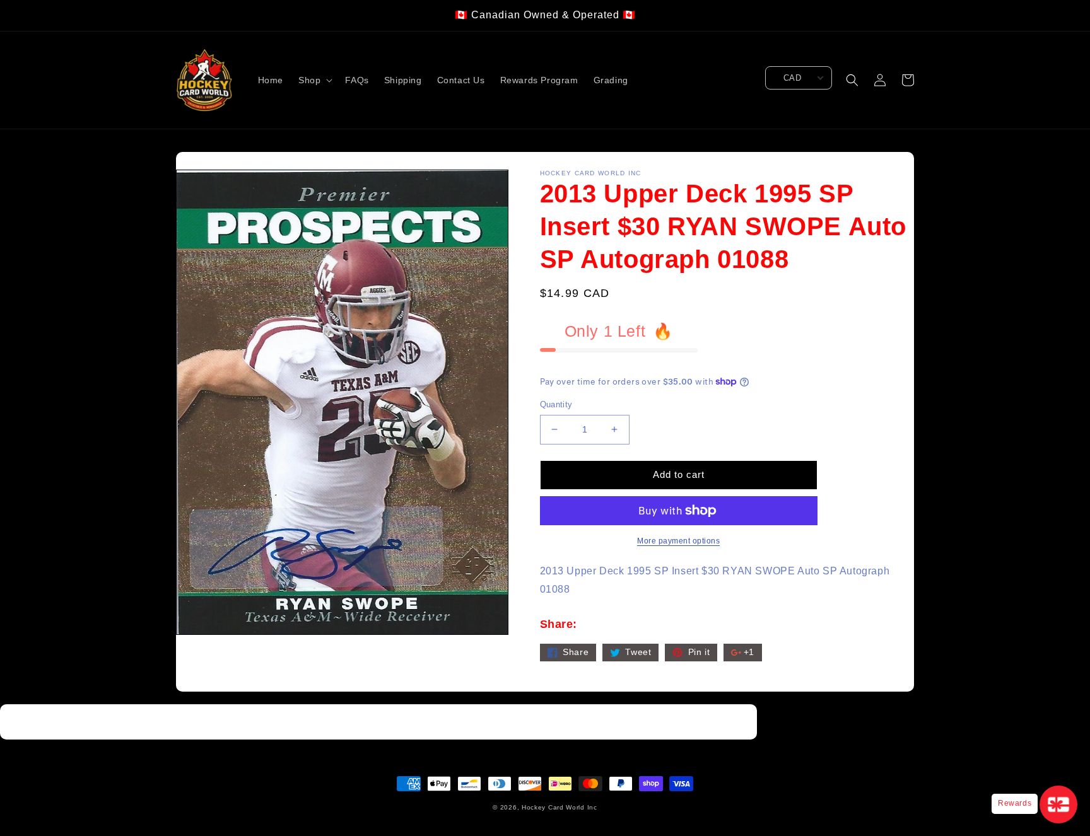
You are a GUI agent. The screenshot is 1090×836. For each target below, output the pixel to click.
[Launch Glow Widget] (1058, 804)
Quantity (556, 404)
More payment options (678, 541)
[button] (314, 80)
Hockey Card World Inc (559, 807)
